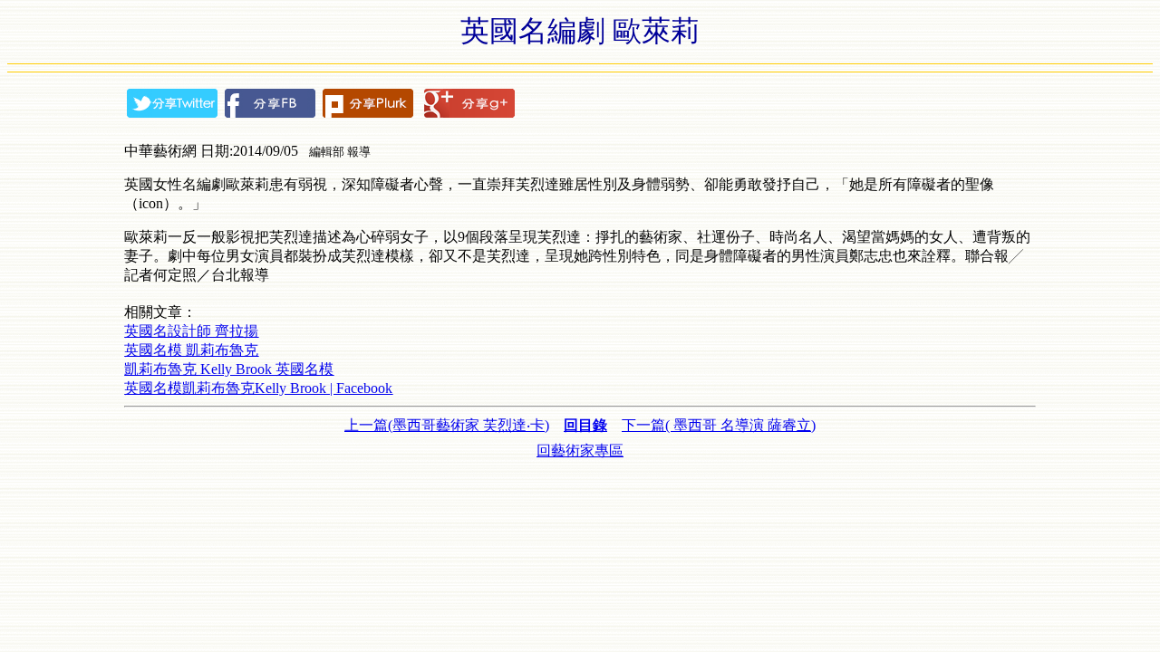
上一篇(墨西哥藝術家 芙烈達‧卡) (446, 425)
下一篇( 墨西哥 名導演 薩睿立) (719, 425)
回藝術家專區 (580, 450)
